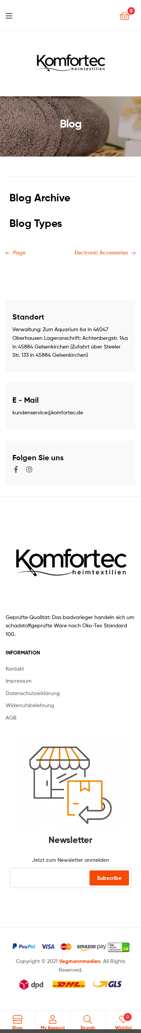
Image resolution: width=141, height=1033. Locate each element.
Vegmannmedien (79, 961)
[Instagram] (29, 469)
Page (19, 252)
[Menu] (9, 15)
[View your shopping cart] (125, 15)
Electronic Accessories (101, 252)
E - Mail (25, 400)
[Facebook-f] (15, 469)
